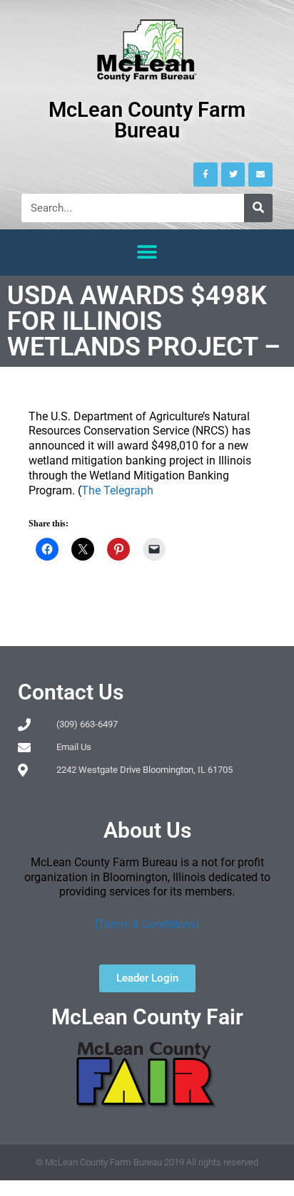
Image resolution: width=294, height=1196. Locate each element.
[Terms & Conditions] (147, 924)
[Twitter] (233, 174)
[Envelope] (260, 174)
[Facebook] (205, 174)
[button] (147, 252)
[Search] (258, 208)
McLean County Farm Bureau (147, 120)
